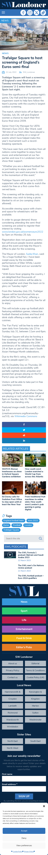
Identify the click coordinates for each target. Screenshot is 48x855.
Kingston (35, 698)
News (5, 20)
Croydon (13, 698)
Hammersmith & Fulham (12, 692)
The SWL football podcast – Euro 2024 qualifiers (31, 577)
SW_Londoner (29, 72)
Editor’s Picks (24, 647)
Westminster (35, 719)
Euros (6, 525)
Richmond (12, 712)
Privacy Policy (29, 851)
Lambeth (12, 705)
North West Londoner (12, 749)
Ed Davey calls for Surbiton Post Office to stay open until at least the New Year (12, 500)
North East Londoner (12, 742)
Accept (24, 830)
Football (17, 525)
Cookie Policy (18, 851)
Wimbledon (12, 726)
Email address (9, 784)
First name (7, 774)
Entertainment (24, 629)
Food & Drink (24, 638)
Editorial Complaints (35, 664)
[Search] (40, 538)
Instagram (30, 12)
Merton (35, 705)
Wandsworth (12, 719)
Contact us (12, 677)
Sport (24, 611)
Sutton (35, 712)
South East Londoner (35, 742)
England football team (13, 520)
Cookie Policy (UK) (35, 677)
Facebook (23, 12)
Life (24, 620)
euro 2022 (33, 520)
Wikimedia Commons (25, 416)
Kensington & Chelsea (35, 692)
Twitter (36, 12)
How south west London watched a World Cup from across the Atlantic (34, 473)
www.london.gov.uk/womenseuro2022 (22, 231)
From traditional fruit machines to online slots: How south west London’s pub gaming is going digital (35, 503)
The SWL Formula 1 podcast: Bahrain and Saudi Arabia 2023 (30, 555)
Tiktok (43, 12)
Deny (24, 838)
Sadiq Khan (32, 254)
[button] (44, 806)
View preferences (24, 845)
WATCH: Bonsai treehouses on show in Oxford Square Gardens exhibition (12, 473)
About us (12, 663)
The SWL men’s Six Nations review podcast (31, 566)
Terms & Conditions (35, 670)
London (28, 525)
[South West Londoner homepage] (24, 4)
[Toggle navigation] (3, 12)
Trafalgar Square (11, 529)
